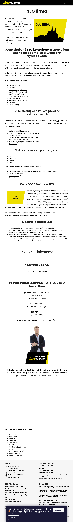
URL (6, 504)
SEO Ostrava (13, 443)
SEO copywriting (14, 98)
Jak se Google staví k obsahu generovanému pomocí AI (49, 499)
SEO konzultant (38, 50)
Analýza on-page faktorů (18, 90)
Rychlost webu (10, 499)
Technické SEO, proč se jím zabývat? (17, 495)
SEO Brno (12, 434)
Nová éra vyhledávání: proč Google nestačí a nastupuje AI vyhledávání (54, 487)
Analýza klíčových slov (17, 94)
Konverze (12, 135)
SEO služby (12, 158)
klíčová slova (29, 207)
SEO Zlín (12, 449)
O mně (11, 163)
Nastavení (14, 518)
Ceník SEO (12, 161)
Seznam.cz (55, 199)
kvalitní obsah (49, 230)
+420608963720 (13, 469)
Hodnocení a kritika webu (18, 100)
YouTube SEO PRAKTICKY (15, 475)
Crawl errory (13, 144)
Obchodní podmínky (46, 470)
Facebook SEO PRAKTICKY (16, 471)
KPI (58, 121)
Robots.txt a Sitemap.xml (13, 501)
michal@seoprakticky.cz (37, 271)
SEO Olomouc (14, 445)
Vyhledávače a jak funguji (14, 486)
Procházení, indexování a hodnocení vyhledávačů (18, 489)
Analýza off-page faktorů (18, 92)
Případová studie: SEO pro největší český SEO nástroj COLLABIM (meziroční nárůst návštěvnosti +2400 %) (53, 492)
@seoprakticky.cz (13, 477)
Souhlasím (59, 510)
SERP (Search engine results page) (17, 492)
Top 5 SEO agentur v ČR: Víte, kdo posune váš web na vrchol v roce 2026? (53, 496)
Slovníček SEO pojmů (46, 472)
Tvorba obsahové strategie (18, 96)
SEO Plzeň (12, 438)
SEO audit (12, 88)
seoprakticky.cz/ (13, 473)
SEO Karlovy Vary (15, 455)
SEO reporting (14, 105)
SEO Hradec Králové (16, 451)
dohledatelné (32, 196)
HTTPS (7, 497)
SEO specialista (14, 176)
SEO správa (13, 103)
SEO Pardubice (14, 453)
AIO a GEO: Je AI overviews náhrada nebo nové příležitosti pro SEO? (53, 503)
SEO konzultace (14, 86)
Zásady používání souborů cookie (50, 478)
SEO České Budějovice (17, 447)
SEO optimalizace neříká (48, 172)
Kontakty (12, 156)
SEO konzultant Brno (16, 174)
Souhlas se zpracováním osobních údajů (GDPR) (53, 475)
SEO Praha (13, 436)
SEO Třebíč (13, 440)
